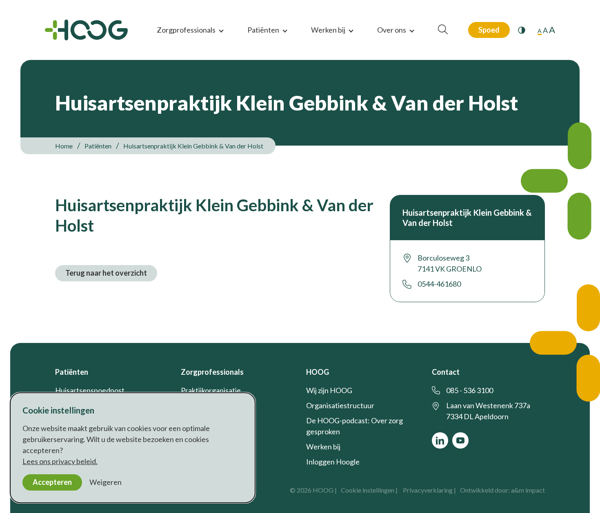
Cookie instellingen (367, 490)
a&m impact (528, 490)
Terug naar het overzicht (106, 272)
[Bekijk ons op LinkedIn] (440, 440)
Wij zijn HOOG (329, 390)
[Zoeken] (443, 30)
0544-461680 (439, 283)
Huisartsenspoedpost (89, 390)
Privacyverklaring (428, 490)
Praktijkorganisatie (211, 390)
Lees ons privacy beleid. (60, 461)
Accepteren (52, 482)
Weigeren (105, 482)
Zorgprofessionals (186, 29)
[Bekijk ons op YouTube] (460, 440)
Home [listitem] (64, 146)
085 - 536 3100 (469, 390)
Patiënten (263, 29)
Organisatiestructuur (340, 405)
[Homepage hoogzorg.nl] (86, 30)
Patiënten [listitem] (97, 146)
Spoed (489, 29)
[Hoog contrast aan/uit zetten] (521, 30)
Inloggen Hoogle (333, 461)
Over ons (391, 29)
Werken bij (328, 29)
